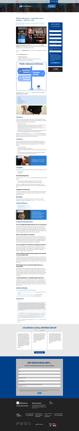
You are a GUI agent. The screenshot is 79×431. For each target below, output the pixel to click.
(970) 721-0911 (60, 415)
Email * (19, 374)
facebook (50, 425)
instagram (55, 425)
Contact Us (51, 403)
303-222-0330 (53, 1)
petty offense (36, 45)
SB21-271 (25, 320)
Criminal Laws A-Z (19, 13)
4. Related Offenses (20, 100)
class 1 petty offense (36, 319)
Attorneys (51, 402)
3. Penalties (19, 99)
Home (50, 401)
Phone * (50, 33)
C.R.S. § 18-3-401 (20, 312)
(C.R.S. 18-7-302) (23, 206)
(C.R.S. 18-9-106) (23, 205)
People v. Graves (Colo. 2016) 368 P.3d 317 (28, 312)
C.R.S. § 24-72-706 (20, 322)
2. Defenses (19, 98)
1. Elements (19, 97)
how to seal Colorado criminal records (39, 200)
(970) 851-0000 (47, 416)
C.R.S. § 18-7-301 (20, 300)
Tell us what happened (22, 381)
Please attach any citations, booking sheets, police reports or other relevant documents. (55, 49)
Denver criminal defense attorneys (26, 92)
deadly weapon (36, 315)
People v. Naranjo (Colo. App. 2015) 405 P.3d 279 (24, 314)
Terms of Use (17, 424)
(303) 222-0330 (24, 406)
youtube (53, 425)
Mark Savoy (22, 23)
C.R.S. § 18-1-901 (41, 313)
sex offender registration (27, 177)
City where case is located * (53, 40)
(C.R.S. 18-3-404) (24, 207)
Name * (50, 29)
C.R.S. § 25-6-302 (36, 312)
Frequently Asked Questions (21, 101)
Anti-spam (25, 424)
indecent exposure (33, 133)
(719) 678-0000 (37, 416)
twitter (52, 425)
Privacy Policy (22, 424)
